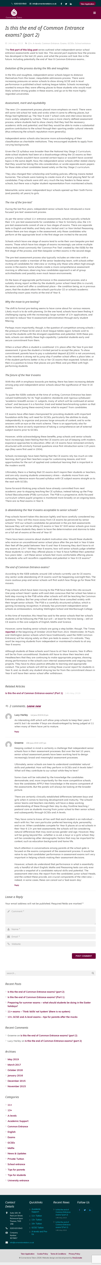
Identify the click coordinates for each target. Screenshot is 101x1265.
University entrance (18, 1180)
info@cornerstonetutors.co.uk (44, 4)
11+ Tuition (37, 1215)
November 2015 (17, 1086)
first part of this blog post (24, 49)
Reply (16, 732)
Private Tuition (16, 1158)
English (12, 1131)
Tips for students (17, 1175)
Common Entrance (50, 43)
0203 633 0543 (20, 4)
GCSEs (71, 43)
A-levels (37, 43)
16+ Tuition (37, 1223)
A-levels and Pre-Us (40, 1232)
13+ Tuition (37, 1219)
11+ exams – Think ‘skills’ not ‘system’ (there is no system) (39, 1011)
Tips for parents (16, 1169)
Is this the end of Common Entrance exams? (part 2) (36, 991)
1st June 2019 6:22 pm (39, 715)
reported (10, 631)
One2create (77, 1258)
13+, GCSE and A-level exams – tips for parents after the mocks (42, 1016)
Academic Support (18, 1121)
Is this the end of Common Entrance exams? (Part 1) (34, 693)
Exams (63, 43)
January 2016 (15, 1075)
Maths (11, 1148)
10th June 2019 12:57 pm (36, 743)
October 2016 (15, 1070)
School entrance (83, 43)
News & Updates (17, 1153)
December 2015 (17, 1080)
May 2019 (13, 1059)
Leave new (34, 706)
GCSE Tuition (38, 1227)
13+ (30, 43)
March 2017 (14, 1064)
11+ (10, 1104)
